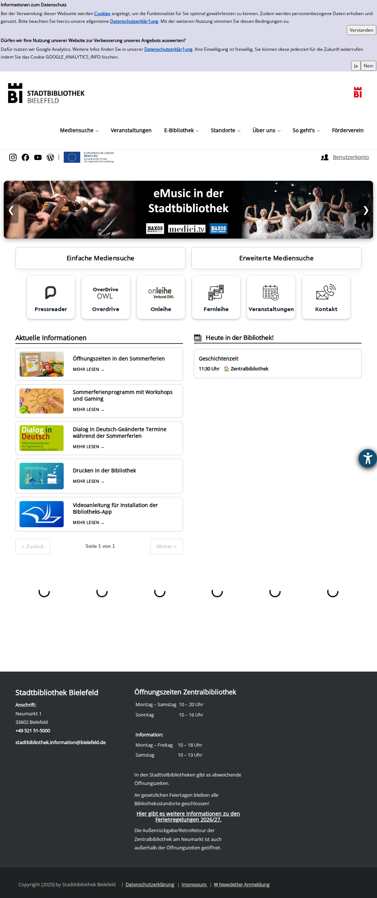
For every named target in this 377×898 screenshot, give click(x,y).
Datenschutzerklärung (150, 884)
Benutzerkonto (351, 157)
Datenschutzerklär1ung (134, 21)
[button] (79, 130)
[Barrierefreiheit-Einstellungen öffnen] (368, 458)
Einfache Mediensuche (101, 258)
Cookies (102, 13)
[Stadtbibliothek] (46, 92)
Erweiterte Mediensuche (276, 258)
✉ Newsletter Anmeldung (241, 884)
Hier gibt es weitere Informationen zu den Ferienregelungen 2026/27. (188, 816)
